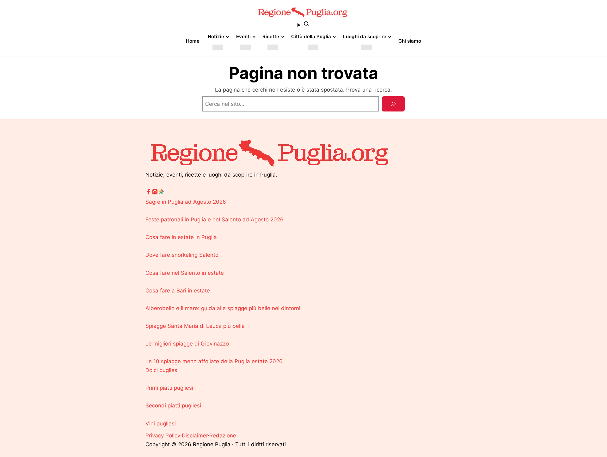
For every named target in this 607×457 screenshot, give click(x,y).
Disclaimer (195, 435)
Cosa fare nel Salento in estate (184, 273)
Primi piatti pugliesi (169, 388)
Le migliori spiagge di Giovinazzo (187, 343)
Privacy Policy (162, 435)
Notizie (216, 36)
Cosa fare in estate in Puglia (181, 237)
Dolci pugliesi (162, 370)
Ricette (270, 36)
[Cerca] (393, 103)
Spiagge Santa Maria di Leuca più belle (195, 326)
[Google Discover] (161, 193)
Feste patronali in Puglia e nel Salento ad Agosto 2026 (214, 219)
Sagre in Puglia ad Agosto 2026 (185, 202)
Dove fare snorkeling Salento (181, 255)
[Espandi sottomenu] (218, 47)
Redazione (222, 435)
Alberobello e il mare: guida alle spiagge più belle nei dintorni (222, 308)
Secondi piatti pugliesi (173, 405)
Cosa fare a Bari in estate (177, 290)
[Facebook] (148, 193)
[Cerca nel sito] (303, 25)
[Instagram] (155, 193)
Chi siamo (409, 41)
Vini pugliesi (160, 423)
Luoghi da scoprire (364, 36)
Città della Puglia (311, 36)
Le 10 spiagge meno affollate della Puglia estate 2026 (214, 361)
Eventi (243, 36)
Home (192, 41)
